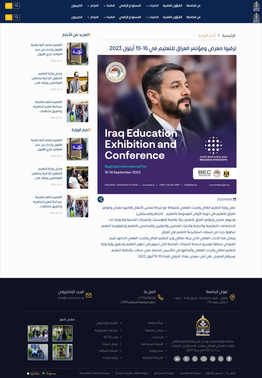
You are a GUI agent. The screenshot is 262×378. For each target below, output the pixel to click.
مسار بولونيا (156, 350)
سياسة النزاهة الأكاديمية (94, 373)
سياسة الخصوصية (190, 373)
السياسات (157, 337)
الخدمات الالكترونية (106, 330)
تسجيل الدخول (214, 373)
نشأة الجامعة (155, 323)
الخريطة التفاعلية (153, 357)
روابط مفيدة (110, 357)
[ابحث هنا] (16, 6)
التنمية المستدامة (152, 344)
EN (9, 6)
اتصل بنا (230, 373)
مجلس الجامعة (154, 330)
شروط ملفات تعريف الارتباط (131, 373)
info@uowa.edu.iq (71, 298)
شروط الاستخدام (164, 373)
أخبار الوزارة (207, 35)
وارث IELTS (111, 337)
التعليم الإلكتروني (107, 323)
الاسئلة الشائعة (109, 350)
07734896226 (147, 298)
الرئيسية (228, 35)
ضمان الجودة (110, 344)
